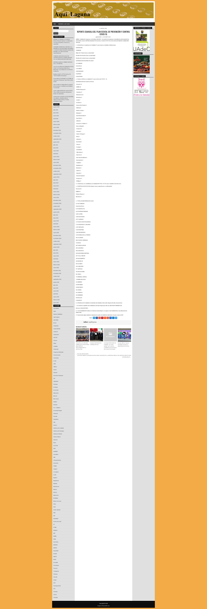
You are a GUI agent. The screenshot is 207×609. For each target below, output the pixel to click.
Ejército (55, 396)
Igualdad (55, 451)
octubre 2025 (56, 136)
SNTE (54, 559)
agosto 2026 (56, 107)
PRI (54, 515)
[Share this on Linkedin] (113, 318)
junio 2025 (55, 147)
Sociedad (55, 562)
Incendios (55, 454)
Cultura (55, 366)
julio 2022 (55, 250)
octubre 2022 (56, 241)
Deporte (55, 372)
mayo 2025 (56, 150)
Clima (54, 343)
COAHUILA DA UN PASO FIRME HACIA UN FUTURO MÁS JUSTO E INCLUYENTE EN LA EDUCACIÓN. (82, 346)
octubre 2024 (56, 171)
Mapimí (55, 483)
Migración (56, 495)
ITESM (55, 466)
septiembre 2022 (57, 244)
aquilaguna (99, 37)
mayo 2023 (56, 220)
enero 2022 (56, 267)
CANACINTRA (56, 328)
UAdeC (55, 580)
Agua (54, 311)
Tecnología (56, 565)
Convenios (56, 358)
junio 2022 (55, 253)
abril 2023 (55, 223)
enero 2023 (56, 232)
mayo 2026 (56, 115)
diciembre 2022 (57, 235)
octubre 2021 (56, 276)
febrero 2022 (56, 264)
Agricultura (56, 308)
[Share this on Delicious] (116, 318)
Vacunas (55, 591)
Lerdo (54, 474)
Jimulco (55, 469)
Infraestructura (57, 460)
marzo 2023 (56, 226)
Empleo (55, 401)
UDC (54, 582)
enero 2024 (56, 197)
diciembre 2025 (57, 130)
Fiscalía (55, 416)
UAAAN (55, 577)
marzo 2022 (56, 261)
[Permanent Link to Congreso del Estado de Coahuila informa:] (96, 334)
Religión (55, 530)
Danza (55, 369)
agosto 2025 (56, 142)
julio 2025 (55, 145)
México (55, 492)
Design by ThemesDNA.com (103, 605)
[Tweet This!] (94, 318)
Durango (55, 384)
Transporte (56, 571)
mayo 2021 (56, 291)
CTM (54, 363)
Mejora (55, 489)
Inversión (55, 463)
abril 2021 (55, 293)
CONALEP (55, 349)
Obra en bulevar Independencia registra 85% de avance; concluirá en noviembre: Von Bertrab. (63, 86)
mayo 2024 (56, 185)
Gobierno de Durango (58, 431)
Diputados (55, 381)
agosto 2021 (56, 282)
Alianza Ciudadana (57, 314)
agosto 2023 (56, 212)
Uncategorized (57, 585)
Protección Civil (57, 521)
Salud (54, 539)
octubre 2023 (56, 206)
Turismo (55, 574)
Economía (55, 390)
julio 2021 (55, 285)
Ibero (54, 442)
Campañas (55, 325)
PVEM (54, 527)
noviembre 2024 (57, 168)
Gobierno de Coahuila (58, 428)
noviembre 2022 (57, 238)
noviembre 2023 (57, 203)
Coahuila (102, 28)
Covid (106, 28)
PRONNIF (55, 518)
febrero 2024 (56, 194)
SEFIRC (55, 547)
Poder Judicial (56, 509)
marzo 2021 (56, 296)
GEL (54, 422)
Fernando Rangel (57, 410)
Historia (55, 439)
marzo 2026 (56, 121)
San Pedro (55, 542)
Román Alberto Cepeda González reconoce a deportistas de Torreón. (123, 344)
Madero (55, 477)
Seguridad (55, 550)
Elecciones (56, 398)
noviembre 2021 (57, 273)
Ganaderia (55, 419)
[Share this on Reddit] (105, 318)
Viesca (55, 594)
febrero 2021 (56, 299)
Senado (55, 553)
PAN (54, 507)
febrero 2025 (56, 159)
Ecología (55, 387)
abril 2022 (55, 258)
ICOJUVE (55, 445)
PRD (54, 512)
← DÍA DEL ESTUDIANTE (82, 354)
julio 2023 (55, 215)
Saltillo (55, 536)
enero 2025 (56, 162)
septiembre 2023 (57, 209)
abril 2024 (55, 188)
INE (54, 457)
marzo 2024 (56, 191)
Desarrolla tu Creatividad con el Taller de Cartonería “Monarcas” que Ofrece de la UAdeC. (63, 80)
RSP (54, 533)
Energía (55, 404)
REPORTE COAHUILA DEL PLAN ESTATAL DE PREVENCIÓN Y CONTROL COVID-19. (103, 33)
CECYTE (55, 337)
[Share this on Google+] (99, 318)
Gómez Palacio (57, 436)
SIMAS (55, 556)
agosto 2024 (56, 177)
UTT (54, 588)
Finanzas (55, 413)
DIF (54, 378)
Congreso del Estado (58, 352)
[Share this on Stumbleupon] (108, 318)
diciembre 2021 (57, 270)
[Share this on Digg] (110, 318)
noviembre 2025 (57, 133)
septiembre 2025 (57, 139)
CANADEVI (56, 334)
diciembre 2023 (57, 200)
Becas (54, 323)
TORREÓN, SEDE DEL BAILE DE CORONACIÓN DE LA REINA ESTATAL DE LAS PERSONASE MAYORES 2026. (62, 58)
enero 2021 (56, 302)
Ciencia (55, 340)
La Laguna (55, 472)
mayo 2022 (56, 256)
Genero (55, 425)
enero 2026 (56, 127)
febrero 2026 (56, 124)
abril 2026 (55, 118)
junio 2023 (55, 218)
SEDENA (55, 544)
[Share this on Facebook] (97, 318)
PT (54, 524)
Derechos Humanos (58, 375)
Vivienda (55, 597)
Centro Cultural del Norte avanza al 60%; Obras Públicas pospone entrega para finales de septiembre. (63, 92)
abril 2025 (55, 153)
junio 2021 (55, 288)
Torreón (55, 568)
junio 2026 (55, 112)
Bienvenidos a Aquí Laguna (64, 24)
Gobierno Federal (57, 433)
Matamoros (56, 486)
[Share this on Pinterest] (102, 318)
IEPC (54, 448)
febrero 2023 (56, 229)
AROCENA (55, 320)
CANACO (55, 331)
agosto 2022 (56, 247)
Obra (54, 504)
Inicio (54, 24)
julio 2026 (55, 109)
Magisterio (56, 480)
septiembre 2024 (57, 174)
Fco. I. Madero (56, 407)
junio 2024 (55, 182)
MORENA (55, 498)
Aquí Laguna (56, 317)
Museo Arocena (57, 501)
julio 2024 (55, 180)
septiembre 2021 (57, 279)
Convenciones (56, 355)
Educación (55, 393)
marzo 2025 (56, 156)
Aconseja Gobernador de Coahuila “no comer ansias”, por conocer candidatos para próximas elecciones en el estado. (110, 346)
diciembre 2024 (57, 165)
